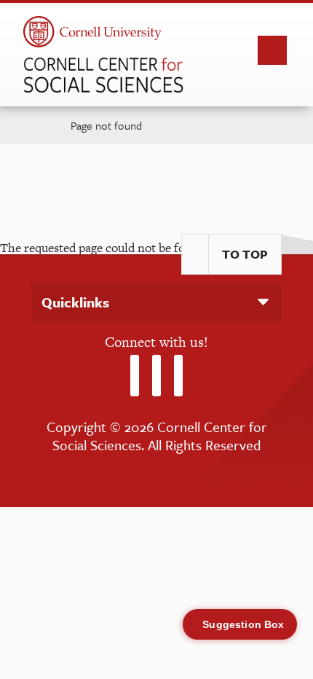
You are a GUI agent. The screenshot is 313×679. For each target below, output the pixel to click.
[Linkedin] (178, 375)
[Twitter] (134, 375)
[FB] (156, 375)
